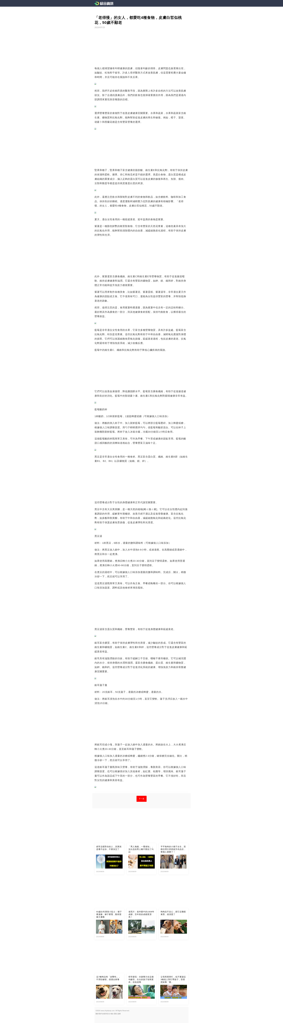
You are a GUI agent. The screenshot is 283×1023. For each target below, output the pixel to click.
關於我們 (99, 1014)
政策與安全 (106, 1014)
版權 (119, 1014)
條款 (112, 1014)
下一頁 (141, 799)
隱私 (115, 1014)
